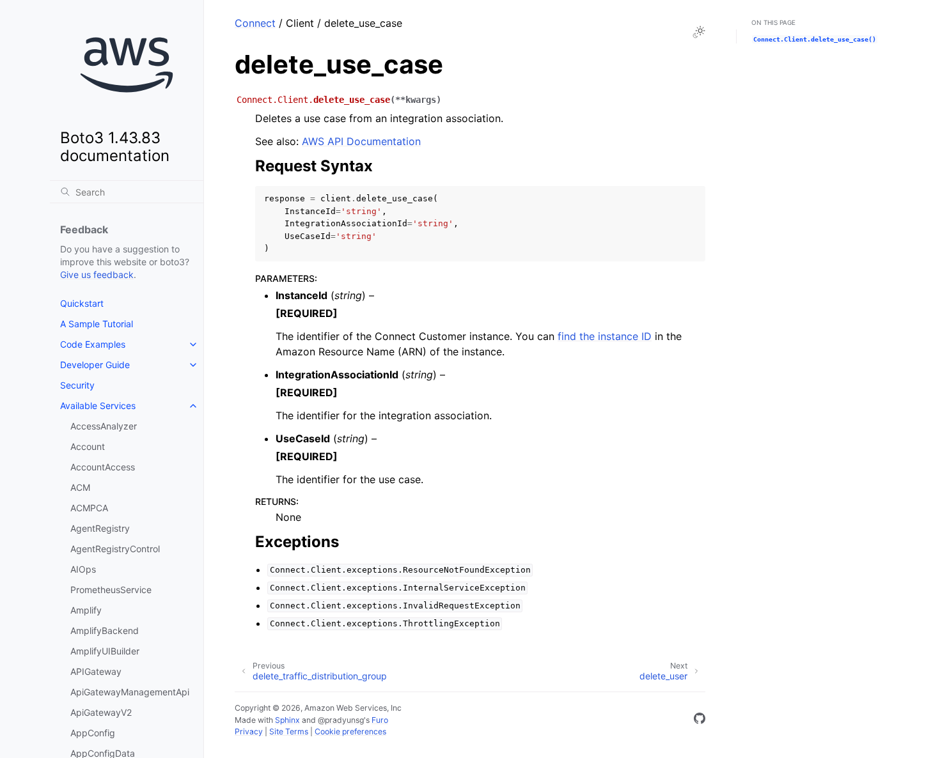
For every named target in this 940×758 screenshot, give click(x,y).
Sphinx (287, 720)
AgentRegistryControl (115, 548)
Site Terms (288, 731)
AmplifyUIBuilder (104, 651)
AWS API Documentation (361, 141)
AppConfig (92, 732)
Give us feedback (97, 274)
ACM (80, 487)
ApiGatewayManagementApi (129, 691)
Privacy (249, 731)
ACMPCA (89, 507)
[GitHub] (699, 720)
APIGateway (95, 671)
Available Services (98, 405)
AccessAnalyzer (103, 426)
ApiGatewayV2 (101, 712)
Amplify (86, 610)
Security (77, 385)
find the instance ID (605, 336)
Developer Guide (95, 364)
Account (87, 446)
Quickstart (82, 303)
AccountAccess (102, 466)
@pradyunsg (341, 720)
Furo (380, 720)
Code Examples (92, 344)
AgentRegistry (100, 528)
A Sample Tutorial (96, 323)
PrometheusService (111, 589)
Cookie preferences (350, 731)
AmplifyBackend (104, 630)
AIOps (83, 569)
